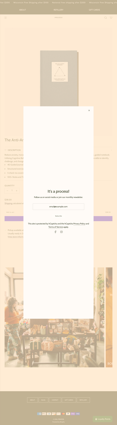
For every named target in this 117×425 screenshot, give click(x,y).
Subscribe (58, 216)
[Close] (89, 110)
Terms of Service (55, 227)
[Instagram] (61, 232)
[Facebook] (55, 232)
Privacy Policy (79, 223)
